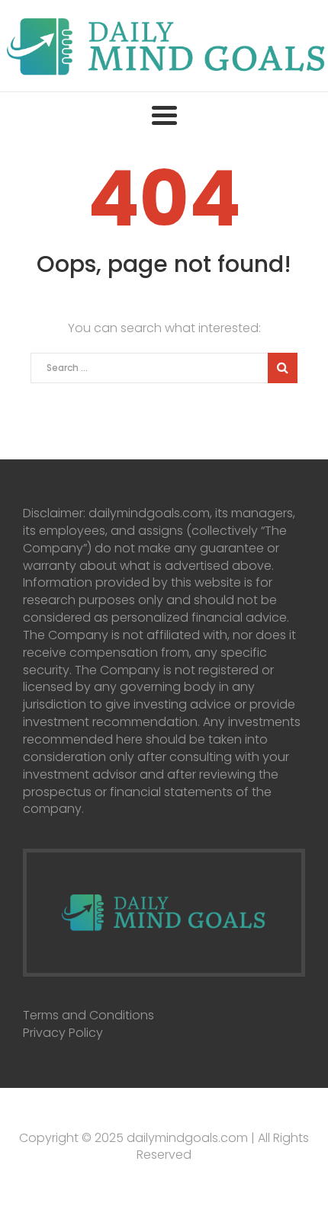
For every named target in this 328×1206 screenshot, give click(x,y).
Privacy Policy (63, 1032)
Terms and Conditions (88, 1015)
